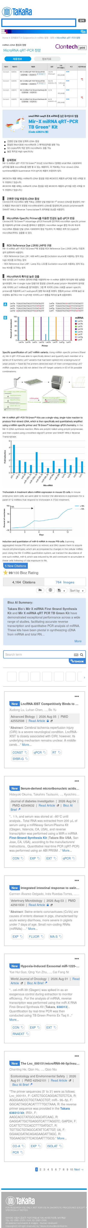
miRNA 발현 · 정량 (45, 38)
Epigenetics (29, 38)
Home (5, 38)
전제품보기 (16, 38)
